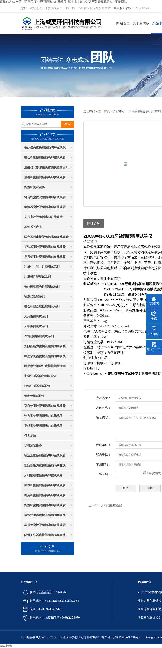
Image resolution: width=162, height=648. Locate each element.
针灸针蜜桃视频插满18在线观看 (45, 495)
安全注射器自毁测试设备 (40, 376)
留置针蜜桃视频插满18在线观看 (45, 505)
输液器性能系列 (34, 296)
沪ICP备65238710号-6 (127, 637)
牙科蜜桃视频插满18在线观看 (43, 475)
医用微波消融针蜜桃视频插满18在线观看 (49, 366)
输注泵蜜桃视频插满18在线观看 (45, 455)
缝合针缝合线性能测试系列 (42, 306)
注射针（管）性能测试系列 (42, 266)
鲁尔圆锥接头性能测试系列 (42, 286)
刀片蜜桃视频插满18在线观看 (43, 217)
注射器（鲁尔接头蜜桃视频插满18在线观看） (49, 167)
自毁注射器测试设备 (37, 386)
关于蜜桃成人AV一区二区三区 (141, 27)
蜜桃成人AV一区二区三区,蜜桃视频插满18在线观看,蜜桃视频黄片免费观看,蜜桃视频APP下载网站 (63, 1)
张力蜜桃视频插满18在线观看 (43, 415)
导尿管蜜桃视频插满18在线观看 (45, 256)
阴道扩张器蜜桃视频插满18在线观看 (48, 535)
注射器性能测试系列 (37, 276)
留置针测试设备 (34, 187)
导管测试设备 (33, 445)
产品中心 (119, 111)
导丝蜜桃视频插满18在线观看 (43, 425)
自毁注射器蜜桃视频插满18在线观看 (48, 515)
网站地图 (6, 646)
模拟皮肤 (30, 435)
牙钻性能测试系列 (36, 326)
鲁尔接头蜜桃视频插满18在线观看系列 (49, 147)
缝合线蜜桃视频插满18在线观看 (45, 197)
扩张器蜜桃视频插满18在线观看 (45, 246)
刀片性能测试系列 (36, 316)
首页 (107, 111)
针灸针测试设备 (34, 395)
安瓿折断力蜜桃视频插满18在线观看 (48, 346)
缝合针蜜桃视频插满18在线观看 (45, 157)
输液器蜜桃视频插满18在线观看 (45, 207)
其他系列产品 (33, 227)
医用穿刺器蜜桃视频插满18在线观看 (48, 356)
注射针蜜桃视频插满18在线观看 (45, 177)
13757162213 (142, 8)
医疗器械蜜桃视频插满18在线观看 (46, 236)
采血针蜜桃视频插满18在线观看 (45, 405)
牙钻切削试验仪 (111, 505)
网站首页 (123, 23)
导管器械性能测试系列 (39, 336)
